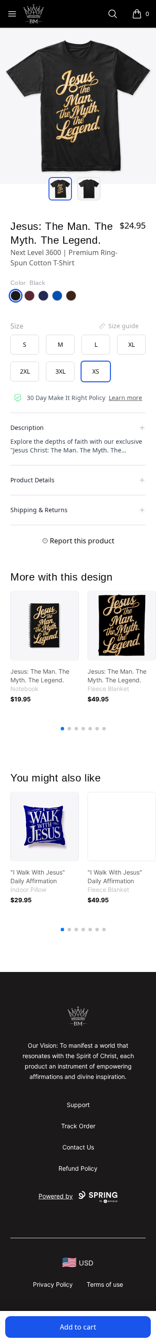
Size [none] (16, 326)
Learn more (125, 398)
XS (95, 371)
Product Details (32, 480)
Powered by (56, 1196)
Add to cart (78, 1327)
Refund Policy (78, 1168)
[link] (44, 625)
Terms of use (105, 1284)
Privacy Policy (53, 1284)
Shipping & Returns (39, 510)
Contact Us (78, 1147)
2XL (25, 371)
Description (27, 427)
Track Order (78, 1126)
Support (78, 1104)
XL (131, 344)
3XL (60, 371)
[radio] (24, 345)
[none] (118, 326)
